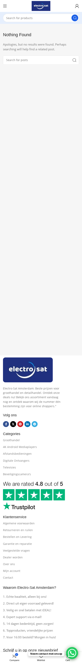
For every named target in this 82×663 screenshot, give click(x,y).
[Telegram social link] (35, 424)
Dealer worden (13, 557)
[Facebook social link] (6, 424)
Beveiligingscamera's (17, 474)
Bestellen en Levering (17, 537)
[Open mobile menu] (5, 6)
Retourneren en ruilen (18, 530)
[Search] (74, 18)
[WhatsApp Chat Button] (72, 653)
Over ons (9, 564)
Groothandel (11, 440)
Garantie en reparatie (17, 544)
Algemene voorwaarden (19, 523)
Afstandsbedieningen (17, 454)
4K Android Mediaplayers (20, 447)
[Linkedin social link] (27, 424)
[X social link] (13, 424)
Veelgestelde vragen (16, 550)
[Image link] (28, 369)
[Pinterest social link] (20, 424)
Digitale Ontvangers (16, 460)
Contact (8, 577)
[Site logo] (41, 6)
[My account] (77, 6)
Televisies (9, 467)
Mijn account (11, 571)
